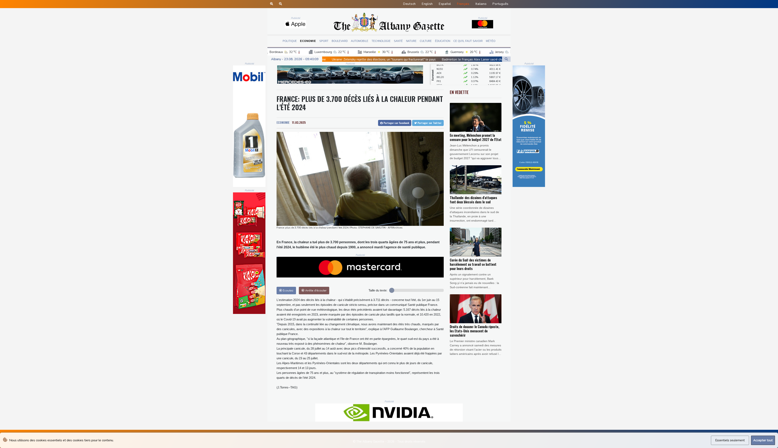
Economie (308, 41)
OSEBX (441, 79)
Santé (398, 41)
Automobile (359, 41)
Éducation (442, 41)
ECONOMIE (283, 122)
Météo (490, 41)
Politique (290, 41)
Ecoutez (287, 290)
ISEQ (439, 75)
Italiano (481, 4)
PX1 (439, 71)
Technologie (381, 41)
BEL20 (440, 67)
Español (445, 4)
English (427, 4)
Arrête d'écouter (315, 290)
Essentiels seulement (730, 440)
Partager (396, 123)
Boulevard (340, 41)
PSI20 (440, 83)
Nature (411, 41)
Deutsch (409, 4)
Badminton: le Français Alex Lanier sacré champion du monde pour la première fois (423, 60)
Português (500, 4)
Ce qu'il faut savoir (468, 41)
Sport (323, 41)
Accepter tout (763, 440)
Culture (426, 41)
